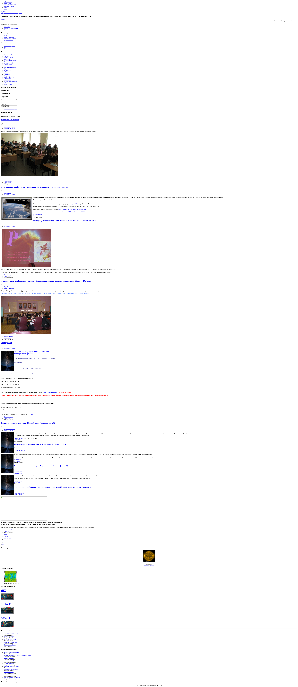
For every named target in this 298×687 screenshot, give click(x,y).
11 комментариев (8, 274)
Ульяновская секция (9, 29)
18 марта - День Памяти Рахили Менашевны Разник (17, 655)
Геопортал (6, 47)
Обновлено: (7, 583)
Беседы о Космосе (8, 57)
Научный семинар (8, 40)
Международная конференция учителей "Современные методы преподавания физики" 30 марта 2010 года (46, 281)
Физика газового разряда (10, 81)
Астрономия (7, 74)
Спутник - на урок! (9, 68)
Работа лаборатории (9, 37)
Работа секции (7, 3)
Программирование (9, 6)
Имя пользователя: (6, 103)
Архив (5, 9)
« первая (6, 536)
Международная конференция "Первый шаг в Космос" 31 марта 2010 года (64, 221)
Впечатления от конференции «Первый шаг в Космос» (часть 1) (41, 466)
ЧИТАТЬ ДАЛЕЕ (31, 414)
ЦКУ (5, 48)
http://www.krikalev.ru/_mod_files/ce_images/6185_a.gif (72, 209)
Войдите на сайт (18, 438)
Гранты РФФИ (8, 70)
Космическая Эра (8, 55)
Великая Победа (8, 64)
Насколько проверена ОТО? (11, 639)
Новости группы (8, 430)
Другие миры (7, 59)
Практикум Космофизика (10, 67)
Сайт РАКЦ (7, 27)
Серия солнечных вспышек (11, 669)
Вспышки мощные (9, 663)
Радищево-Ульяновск (10, 120)
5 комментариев (8, 181)
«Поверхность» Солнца (10, 645)
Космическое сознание (10, 60)
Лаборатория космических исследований (11, 13)
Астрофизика (7, 78)
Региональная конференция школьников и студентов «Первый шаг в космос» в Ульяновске (52, 487)
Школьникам (7, 193)
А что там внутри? (9, 660)
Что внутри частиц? (9, 658)
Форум (5, 7)
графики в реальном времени (149, 565)
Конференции (6, 343)
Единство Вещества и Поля (11, 633)
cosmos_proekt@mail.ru (74, 204)
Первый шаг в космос (9, 127)
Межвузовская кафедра (10, 38)
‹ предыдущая (7, 538)
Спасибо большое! (9, 672)
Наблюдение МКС (9, 63)
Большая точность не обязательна (12, 677)
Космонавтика (7, 80)
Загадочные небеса (9, 77)
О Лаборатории (8, 2)
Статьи (5, 71)
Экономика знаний (9, 636)
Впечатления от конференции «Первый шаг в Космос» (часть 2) (41, 444)
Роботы (6, 82)
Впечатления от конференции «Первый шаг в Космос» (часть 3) (28, 423)
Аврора (6, 674)
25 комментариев (8, 417)
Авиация (6, 73)
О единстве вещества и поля (11, 652)
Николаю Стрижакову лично (11, 666)
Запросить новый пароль (10, 109)
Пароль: (3, 104)
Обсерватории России (9, 75)
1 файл (5, 534)
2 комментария (17, 459)
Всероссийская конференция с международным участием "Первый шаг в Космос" (35, 187)
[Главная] (3, 11)
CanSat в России (8, 84)
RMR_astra (6, 56)
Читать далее (7, 182)
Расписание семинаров (10, 4)
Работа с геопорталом (9, 46)
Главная (3, 19)
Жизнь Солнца (8, 66)
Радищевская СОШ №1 (10, 128)
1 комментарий (18, 481)
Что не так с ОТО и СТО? (10, 642)
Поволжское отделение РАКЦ (12, 28)
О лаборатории (8, 35)
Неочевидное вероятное (10, 61)
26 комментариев (37, 214)
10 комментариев (8, 336)
